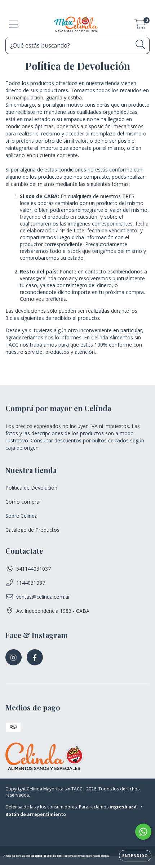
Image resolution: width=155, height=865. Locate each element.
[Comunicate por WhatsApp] (143, 832)
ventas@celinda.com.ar (43, 596)
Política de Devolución (31, 487)
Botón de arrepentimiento (35, 814)
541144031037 (33, 568)
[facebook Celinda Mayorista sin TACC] (35, 657)
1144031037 (30, 582)
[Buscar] (140, 44)
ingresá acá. (124, 807)
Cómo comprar (23, 501)
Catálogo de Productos (32, 529)
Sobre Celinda (21, 515)
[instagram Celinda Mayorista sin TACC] (13, 657)
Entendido (135, 855)
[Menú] (13, 24)
